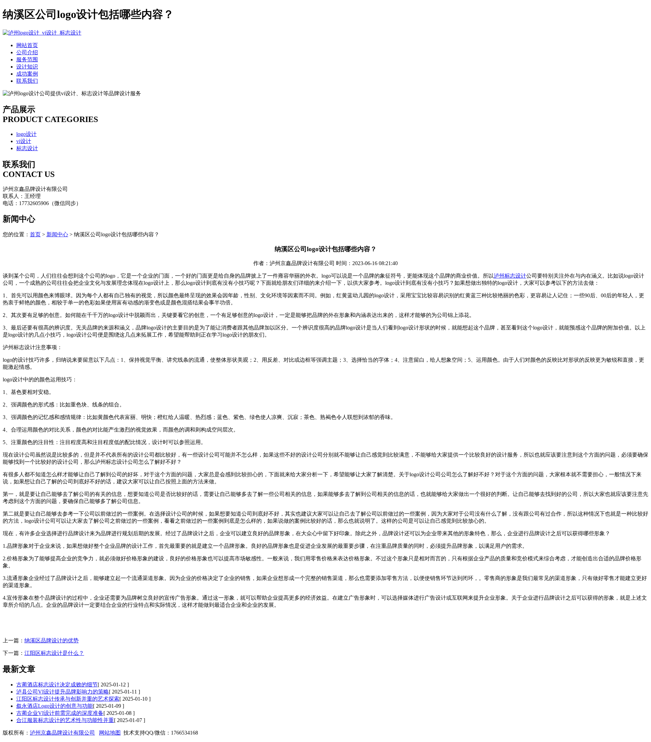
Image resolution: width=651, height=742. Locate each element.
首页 (35, 234)
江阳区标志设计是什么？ (54, 653)
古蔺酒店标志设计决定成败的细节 (57, 684)
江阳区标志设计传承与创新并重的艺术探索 (67, 699)
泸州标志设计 (510, 276)
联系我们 (27, 81)
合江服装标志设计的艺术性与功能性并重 (65, 720)
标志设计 (27, 148)
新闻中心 (57, 234)
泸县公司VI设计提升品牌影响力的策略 (62, 692)
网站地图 (110, 733)
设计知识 (27, 66)
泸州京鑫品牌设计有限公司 (62, 733)
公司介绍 (27, 52)
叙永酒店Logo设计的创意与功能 (54, 706)
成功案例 (27, 74)
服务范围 (27, 59)
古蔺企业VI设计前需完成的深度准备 (59, 713)
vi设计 (23, 141)
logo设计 (26, 134)
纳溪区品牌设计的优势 (51, 640)
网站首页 (27, 45)
